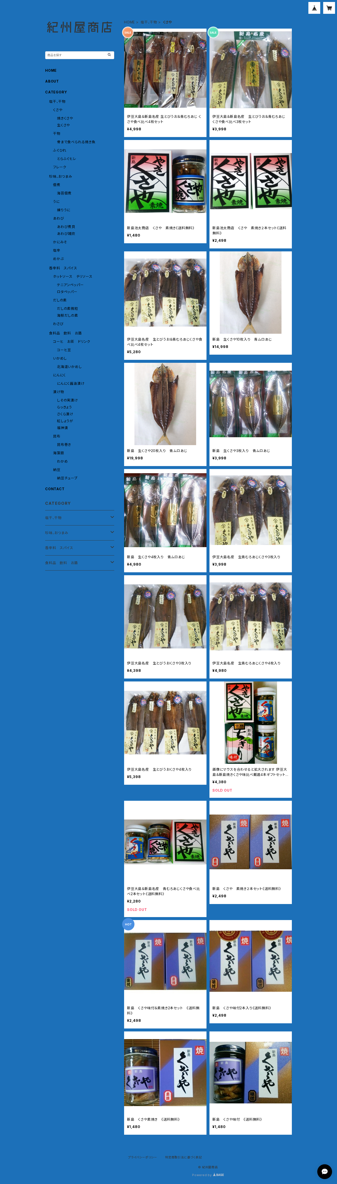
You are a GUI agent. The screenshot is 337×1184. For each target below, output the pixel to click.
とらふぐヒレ (66, 159)
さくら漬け (65, 414)
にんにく (59, 375)
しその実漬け (67, 400)
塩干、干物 (149, 22)
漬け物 (58, 392)
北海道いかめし (69, 367)
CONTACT (55, 489)
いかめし (60, 358)
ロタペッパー (67, 292)
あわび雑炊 (66, 233)
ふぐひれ (59, 150)
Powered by (202, 1175)
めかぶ (58, 259)
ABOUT (52, 81)
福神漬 (62, 428)
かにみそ (60, 242)
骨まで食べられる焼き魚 (76, 142)
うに (56, 201)
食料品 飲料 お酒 (65, 333)
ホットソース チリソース (73, 276)
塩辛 (56, 250)
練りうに (63, 210)
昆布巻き (64, 444)
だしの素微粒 (67, 308)
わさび (58, 324)
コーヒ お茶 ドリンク (71, 341)
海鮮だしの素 (67, 315)
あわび (58, 218)
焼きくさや (65, 118)
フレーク (59, 167)
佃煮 (56, 185)
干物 (56, 133)
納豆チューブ (67, 478)
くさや (57, 110)
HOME (129, 22)
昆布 (56, 436)
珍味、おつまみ (60, 176)
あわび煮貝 (66, 227)
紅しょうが (65, 421)
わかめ (62, 461)
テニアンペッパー (70, 285)
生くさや (63, 125)
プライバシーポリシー (142, 1157)
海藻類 (58, 453)
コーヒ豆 (64, 350)
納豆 (56, 470)
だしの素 (60, 300)
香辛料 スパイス (63, 268)
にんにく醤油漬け (70, 383)
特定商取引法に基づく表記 (183, 1157)
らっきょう (64, 407)
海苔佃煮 (64, 193)
